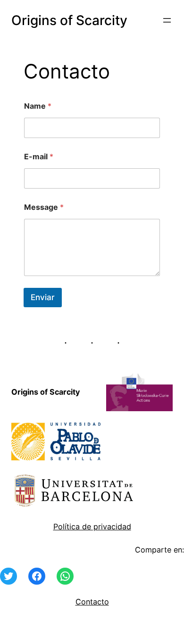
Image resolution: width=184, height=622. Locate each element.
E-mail (38, 156)
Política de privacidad (92, 526)
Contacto (92, 601)
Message (44, 207)
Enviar (43, 297)
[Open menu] (167, 20)
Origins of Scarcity (69, 20)
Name (37, 106)
